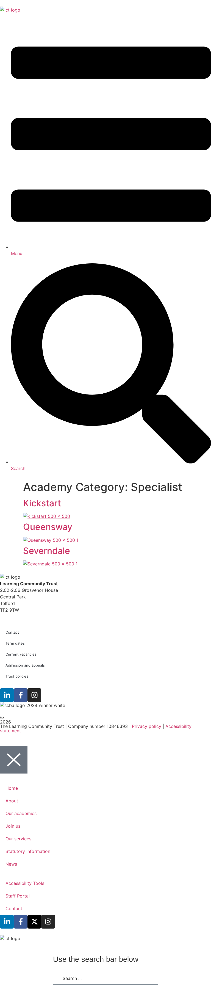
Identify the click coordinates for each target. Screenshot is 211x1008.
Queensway (47, 526)
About (11, 800)
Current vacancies (21, 654)
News (11, 864)
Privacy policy (146, 726)
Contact (12, 632)
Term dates (15, 643)
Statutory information (27, 851)
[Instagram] (34, 695)
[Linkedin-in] (7, 695)
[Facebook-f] (20, 695)
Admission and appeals (25, 665)
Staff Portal (17, 896)
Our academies (21, 813)
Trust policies (16, 676)
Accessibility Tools (24, 883)
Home (11, 788)
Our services (18, 838)
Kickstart (42, 503)
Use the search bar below (95, 959)
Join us (12, 826)
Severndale (46, 550)
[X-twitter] (34, 922)
